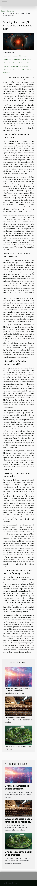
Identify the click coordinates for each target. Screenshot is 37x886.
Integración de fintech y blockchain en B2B (16, 63)
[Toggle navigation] (4, 3)
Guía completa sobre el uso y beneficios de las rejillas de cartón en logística (18, 720)
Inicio (3, 11)
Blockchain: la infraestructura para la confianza (18, 59)
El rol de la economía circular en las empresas (18, 747)
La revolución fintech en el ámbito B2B (15, 56)
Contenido (9, 52)
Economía (10, 11)
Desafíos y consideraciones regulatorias (16, 66)
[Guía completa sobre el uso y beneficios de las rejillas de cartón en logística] (18, 706)
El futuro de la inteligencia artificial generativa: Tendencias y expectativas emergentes (17, 690)
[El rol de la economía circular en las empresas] (18, 735)
